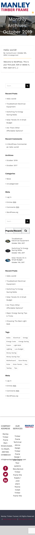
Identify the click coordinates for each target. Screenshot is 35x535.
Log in (9, 197)
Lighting (9, 349)
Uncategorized (13, 55)
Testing (8, 368)
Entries (11, 202)
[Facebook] (5, 468)
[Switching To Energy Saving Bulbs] (7, 251)
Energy (25, 338)
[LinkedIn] (5, 480)
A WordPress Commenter (17, 144)
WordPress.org (12, 212)
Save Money (22, 360)
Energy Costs (11, 341)
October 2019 (12, 160)
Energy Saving (24, 341)
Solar (8, 364)
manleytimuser (11, 53)
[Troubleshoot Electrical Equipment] (7, 241)
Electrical (16, 338)
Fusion (8, 345)
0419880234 (6, 455)
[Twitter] (5, 474)
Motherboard (11, 360)
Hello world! (10, 50)
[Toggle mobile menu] (33, 12)
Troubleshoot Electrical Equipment (20, 240)
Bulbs (8, 338)
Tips (15, 368)
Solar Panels (17, 364)
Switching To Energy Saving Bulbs (20, 249)
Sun (26, 364)
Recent (17, 231)
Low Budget (19, 349)
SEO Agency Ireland (25, 519)
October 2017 (12, 165)
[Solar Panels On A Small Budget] (7, 260)
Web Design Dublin (10, 519)
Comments (13, 207)
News (9, 179)
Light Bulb (17, 345)
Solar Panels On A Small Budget (19, 259)
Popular (9, 231)
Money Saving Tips (13, 357)
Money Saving (11, 353)
